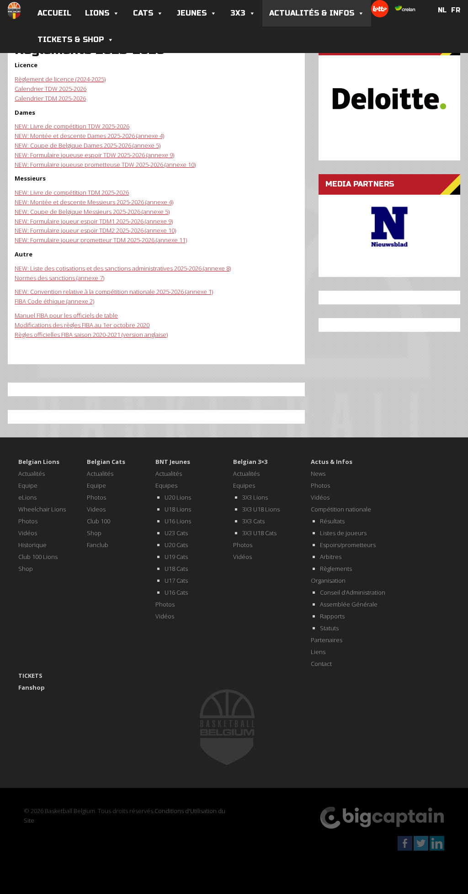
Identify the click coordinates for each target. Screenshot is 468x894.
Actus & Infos (331, 462)
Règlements (336, 568)
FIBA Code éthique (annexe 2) (54, 301)
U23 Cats (176, 533)
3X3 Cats (253, 521)
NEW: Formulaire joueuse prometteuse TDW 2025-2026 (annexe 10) (105, 164)
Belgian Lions (38, 462)
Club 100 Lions (38, 557)
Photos (27, 521)
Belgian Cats (106, 462)
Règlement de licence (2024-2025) (60, 79)
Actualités (31, 473)
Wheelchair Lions (42, 509)
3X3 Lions (255, 497)
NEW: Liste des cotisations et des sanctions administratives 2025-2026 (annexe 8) (123, 268)
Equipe (27, 485)
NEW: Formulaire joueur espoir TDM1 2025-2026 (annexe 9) (94, 221)
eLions (27, 497)
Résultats (332, 521)
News (318, 473)
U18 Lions (178, 509)
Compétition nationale (341, 509)
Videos (96, 509)
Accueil (54, 13)
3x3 (237, 13)
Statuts (329, 628)
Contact (321, 664)
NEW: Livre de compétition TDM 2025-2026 (72, 192)
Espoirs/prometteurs (348, 545)
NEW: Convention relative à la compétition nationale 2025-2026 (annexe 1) (114, 291)
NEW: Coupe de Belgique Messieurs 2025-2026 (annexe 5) (92, 212)
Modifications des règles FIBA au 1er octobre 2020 (82, 325)
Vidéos (27, 533)
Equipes (166, 485)
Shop (25, 568)
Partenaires (326, 640)
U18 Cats (176, 568)
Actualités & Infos (311, 13)
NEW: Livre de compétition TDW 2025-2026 (72, 126)
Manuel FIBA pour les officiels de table (66, 315)
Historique (32, 545)
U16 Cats (176, 592)
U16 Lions (178, 521)
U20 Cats (176, 545)
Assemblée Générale (349, 604)
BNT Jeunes (172, 462)
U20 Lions (178, 497)
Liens (318, 652)
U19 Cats (176, 557)
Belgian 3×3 (250, 462)
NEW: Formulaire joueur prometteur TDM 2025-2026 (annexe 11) (101, 240)
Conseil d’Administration (352, 592)
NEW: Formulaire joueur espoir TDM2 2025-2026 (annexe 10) (95, 230)
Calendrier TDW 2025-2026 (50, 89)
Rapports (332, 616)
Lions (97, 13)
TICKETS (30, 675)
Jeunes (192, 13)
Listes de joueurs (343, 533)
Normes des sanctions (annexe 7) (59, 278)
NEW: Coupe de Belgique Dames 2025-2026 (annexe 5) (87, 145)
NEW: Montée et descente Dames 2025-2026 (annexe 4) (89, 136)
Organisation (328, 580)
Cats (143, 13)
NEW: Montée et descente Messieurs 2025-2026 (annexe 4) (94, 202)
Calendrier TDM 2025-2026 (50, 98)
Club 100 (98, 521)
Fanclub (97, 545)
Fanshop (31, 687)
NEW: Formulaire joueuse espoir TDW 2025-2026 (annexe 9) (94, 155)
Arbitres (330, 557)
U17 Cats (176, 580)
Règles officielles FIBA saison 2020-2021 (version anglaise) (91, 334)
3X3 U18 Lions (261, 509)
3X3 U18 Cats (259, 533)
